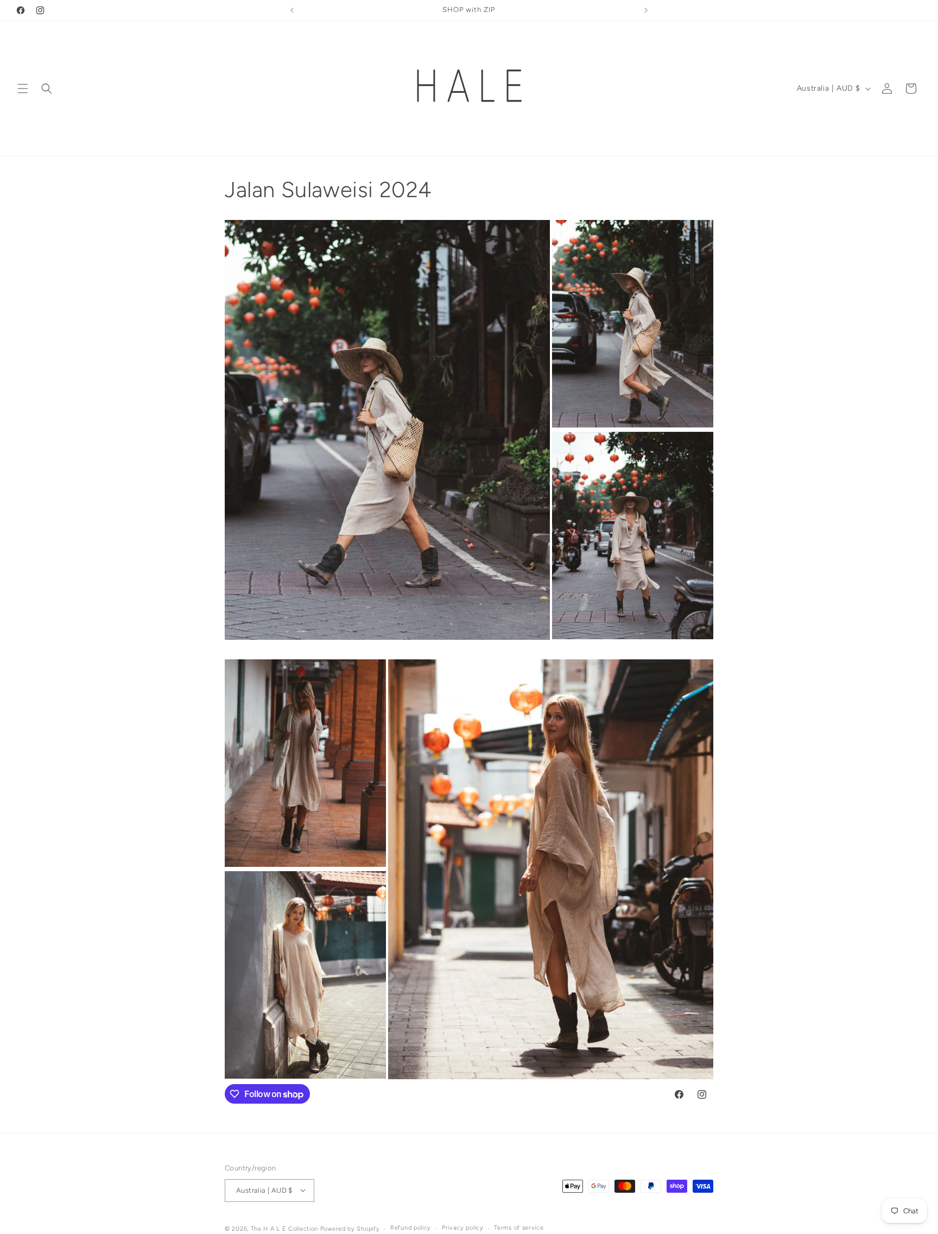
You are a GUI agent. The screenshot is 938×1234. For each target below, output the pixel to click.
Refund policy (410, 1227)
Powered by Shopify (350, 1228)
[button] (23, 88)
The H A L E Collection (284, 1228)
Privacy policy (463, 1227)
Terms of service (518, 1227)
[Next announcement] (646, 10)
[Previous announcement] (292, 10)
